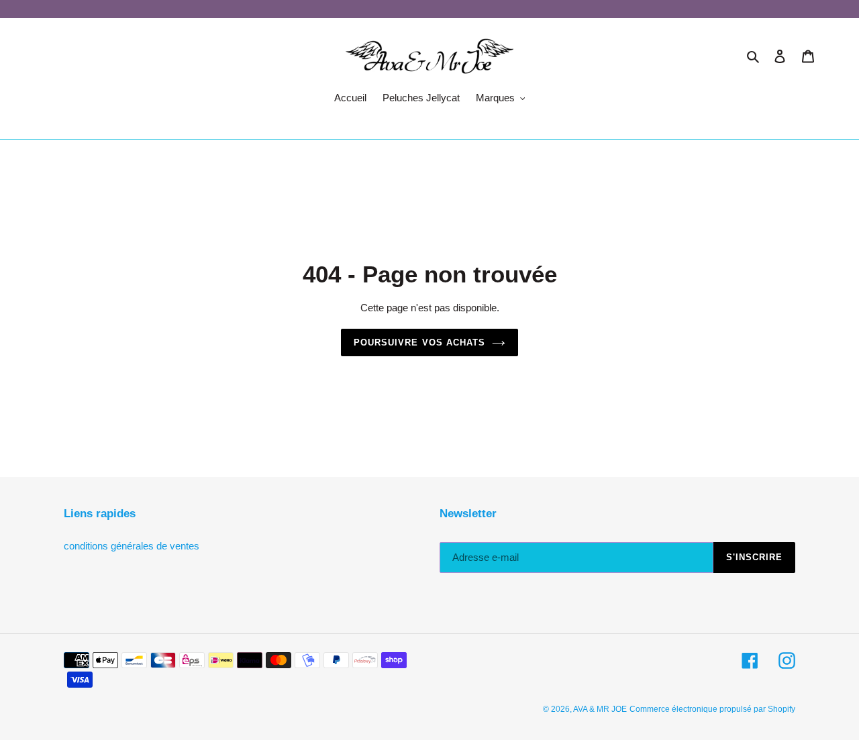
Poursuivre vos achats (419, 342)
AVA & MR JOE (600, 709)
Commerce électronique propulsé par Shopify (712, 709)
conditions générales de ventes (131, 545)
